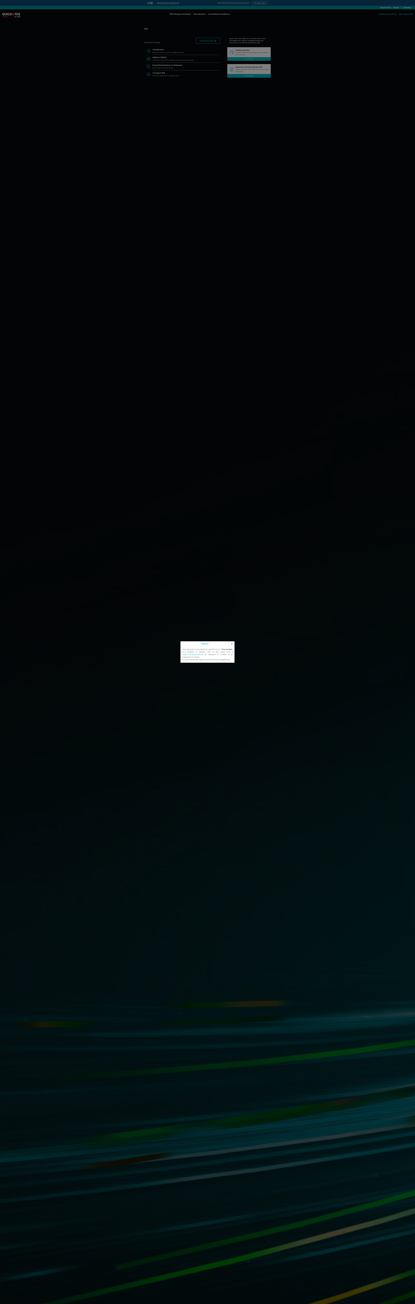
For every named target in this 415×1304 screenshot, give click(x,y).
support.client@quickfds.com (192, 654)
